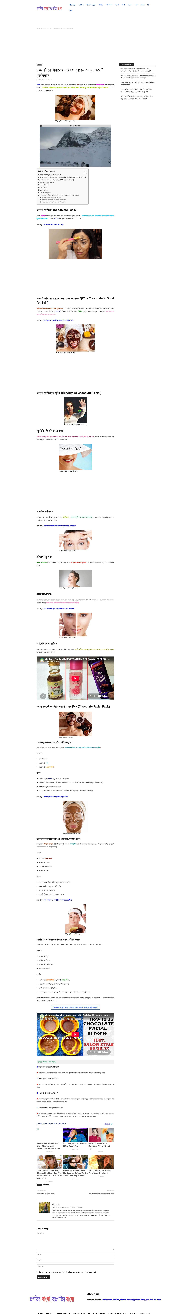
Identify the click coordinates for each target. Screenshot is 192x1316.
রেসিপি (151, 1300)
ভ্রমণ (147, 1300)
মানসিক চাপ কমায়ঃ (44, 185)
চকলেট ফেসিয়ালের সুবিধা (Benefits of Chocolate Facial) (57, 180)
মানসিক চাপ (66, 517)
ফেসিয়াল (43, 216)
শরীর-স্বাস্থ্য (45, 28)
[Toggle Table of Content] (83, 172)
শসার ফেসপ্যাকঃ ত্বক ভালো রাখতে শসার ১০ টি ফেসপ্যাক (59, 608)
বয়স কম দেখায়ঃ (43, 190)
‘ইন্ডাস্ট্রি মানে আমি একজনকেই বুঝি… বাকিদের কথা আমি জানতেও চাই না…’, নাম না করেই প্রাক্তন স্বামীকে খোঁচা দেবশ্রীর (138, 77)
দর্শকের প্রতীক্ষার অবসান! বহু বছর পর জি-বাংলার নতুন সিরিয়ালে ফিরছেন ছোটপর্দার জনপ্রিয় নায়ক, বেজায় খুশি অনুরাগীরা (136, 90)
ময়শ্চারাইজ (73, 844)
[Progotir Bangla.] (49, 7)
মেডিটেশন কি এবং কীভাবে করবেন (45, 1194)
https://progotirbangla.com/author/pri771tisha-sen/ (67, 1207)
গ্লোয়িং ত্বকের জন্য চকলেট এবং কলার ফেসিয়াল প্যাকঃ (53, 202)
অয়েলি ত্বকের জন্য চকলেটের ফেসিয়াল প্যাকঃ (51, 197)
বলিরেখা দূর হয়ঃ (44, 187)
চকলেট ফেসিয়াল (46, 1184)
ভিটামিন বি (58, 311)
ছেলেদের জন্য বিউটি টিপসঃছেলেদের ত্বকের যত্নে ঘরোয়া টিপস (60, 526)
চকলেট (38, 85)
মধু (47, 763)
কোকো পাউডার (50, 767)
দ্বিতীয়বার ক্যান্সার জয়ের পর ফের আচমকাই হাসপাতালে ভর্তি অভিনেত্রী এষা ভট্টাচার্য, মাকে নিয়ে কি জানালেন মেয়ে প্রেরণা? (136, 70)
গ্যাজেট (110, 1300)
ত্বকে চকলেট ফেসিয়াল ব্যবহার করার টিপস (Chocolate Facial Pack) (59, 195)
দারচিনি (50, 778)
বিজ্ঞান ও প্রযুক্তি (131, 1300)
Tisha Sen (41, 80)
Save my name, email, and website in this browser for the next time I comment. (67, 1272)
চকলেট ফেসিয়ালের (42, 562)
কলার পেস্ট (64, 980)
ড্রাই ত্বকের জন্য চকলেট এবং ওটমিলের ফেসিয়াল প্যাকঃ (54, 200)
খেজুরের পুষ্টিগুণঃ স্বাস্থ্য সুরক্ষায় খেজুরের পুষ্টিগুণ (56, 796)
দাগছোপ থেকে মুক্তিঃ (45, 192)
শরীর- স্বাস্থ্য (157, 1300)
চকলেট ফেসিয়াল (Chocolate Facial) (50, 175)
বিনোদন (138, 1300)
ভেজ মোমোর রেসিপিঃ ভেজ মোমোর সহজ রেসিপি (101, 1194)
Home (38, 28)
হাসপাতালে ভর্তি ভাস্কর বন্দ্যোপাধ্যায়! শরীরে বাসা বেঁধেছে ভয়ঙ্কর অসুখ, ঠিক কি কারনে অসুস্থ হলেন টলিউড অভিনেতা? (137, 97)
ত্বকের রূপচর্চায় (100, 85)
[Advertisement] (75, 47)
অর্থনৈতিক (105, 1300)
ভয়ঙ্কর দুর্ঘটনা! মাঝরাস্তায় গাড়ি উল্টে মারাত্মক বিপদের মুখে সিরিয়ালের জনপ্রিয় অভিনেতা (138, 84)
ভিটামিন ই (81, 311)
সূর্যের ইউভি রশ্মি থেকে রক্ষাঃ (47, 182)
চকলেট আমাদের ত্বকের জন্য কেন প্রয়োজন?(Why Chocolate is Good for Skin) (63, 177)
